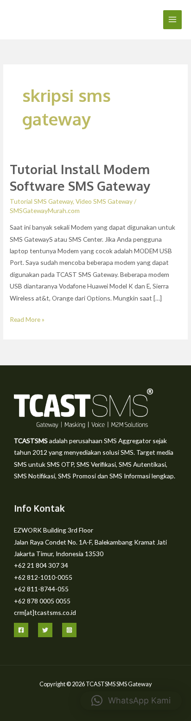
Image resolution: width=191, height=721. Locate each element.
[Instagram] (69, 630)
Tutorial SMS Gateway (41, 201)
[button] (131, 700)
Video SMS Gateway (104, 201)
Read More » (27, 318)
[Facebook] (21, 630)
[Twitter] (45, 630)
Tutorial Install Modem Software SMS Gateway (80, 177)
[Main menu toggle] (172, 19)
